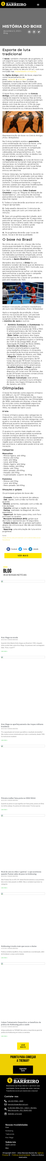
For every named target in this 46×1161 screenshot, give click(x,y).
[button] (38, 4)
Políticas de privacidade (21, 1155)
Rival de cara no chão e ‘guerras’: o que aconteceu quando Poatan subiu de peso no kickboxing (21, 873)
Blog (5, 33)
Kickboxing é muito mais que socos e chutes (19, 946)
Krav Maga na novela (9, 637)
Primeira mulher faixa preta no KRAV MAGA (18, 798)
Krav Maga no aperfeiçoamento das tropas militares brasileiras (22, 725)
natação (12, 79)
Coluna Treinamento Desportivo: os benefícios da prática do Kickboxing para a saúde (21, 1023)
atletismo (22, 79)
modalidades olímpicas (25, 71)
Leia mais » (4, 651)
